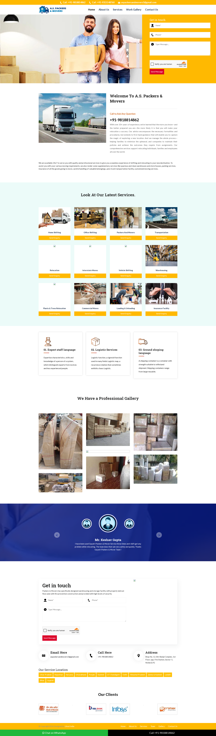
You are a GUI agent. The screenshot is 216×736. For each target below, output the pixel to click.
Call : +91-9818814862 (73, 2)
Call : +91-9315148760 (103, 2)
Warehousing (161, 270)
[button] (127, 50)
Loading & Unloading (126, 308)
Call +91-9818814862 (162, 732)
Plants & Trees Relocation (54, 308)
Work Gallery (133, 9)
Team (153, 726)
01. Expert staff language (60, 349)
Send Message (157, 72)
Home (91, 9)
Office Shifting (90, 232)
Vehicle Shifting (126, 270)
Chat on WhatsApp (55, 732)
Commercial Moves (90, 308)
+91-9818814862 (124, 120)
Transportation (161, 232)
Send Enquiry (54, 238)
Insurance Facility (161, 308)
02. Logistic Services (104, 349)
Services (117, 9)
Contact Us (151, 9)
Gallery (161, 726)
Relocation (54, 270)
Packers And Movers (126, 232)
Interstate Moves (90, 270)
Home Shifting (54, 232)
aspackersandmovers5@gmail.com (138, 2)
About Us (104, 9)
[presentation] (7, 52)
